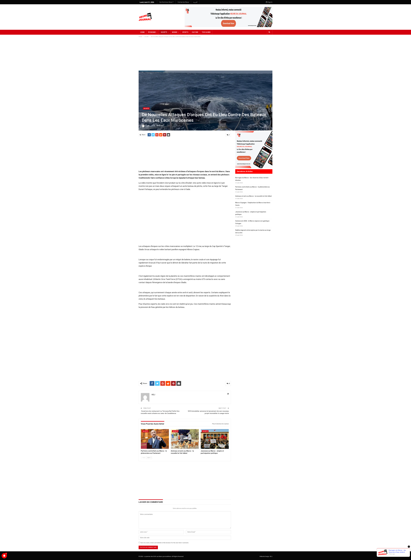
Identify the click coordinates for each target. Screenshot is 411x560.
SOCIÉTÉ (164, 32)
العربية (195, 2)
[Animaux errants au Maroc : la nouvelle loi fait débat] (185, 439)
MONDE (174, 32)
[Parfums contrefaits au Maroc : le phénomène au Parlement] (155, 439)
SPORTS (185, 32)
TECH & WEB (206, 32)
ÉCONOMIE (152, 32)
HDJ (271, 556)
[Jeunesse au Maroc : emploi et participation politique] (215, 439)
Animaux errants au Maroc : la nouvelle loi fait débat (253, 196)
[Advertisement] (205, 54)
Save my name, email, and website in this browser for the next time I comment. (165, 543)
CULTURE (195, 32)
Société (146, 108)
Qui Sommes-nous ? (166, 2)
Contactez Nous (183, 2)
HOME (142, 32)
